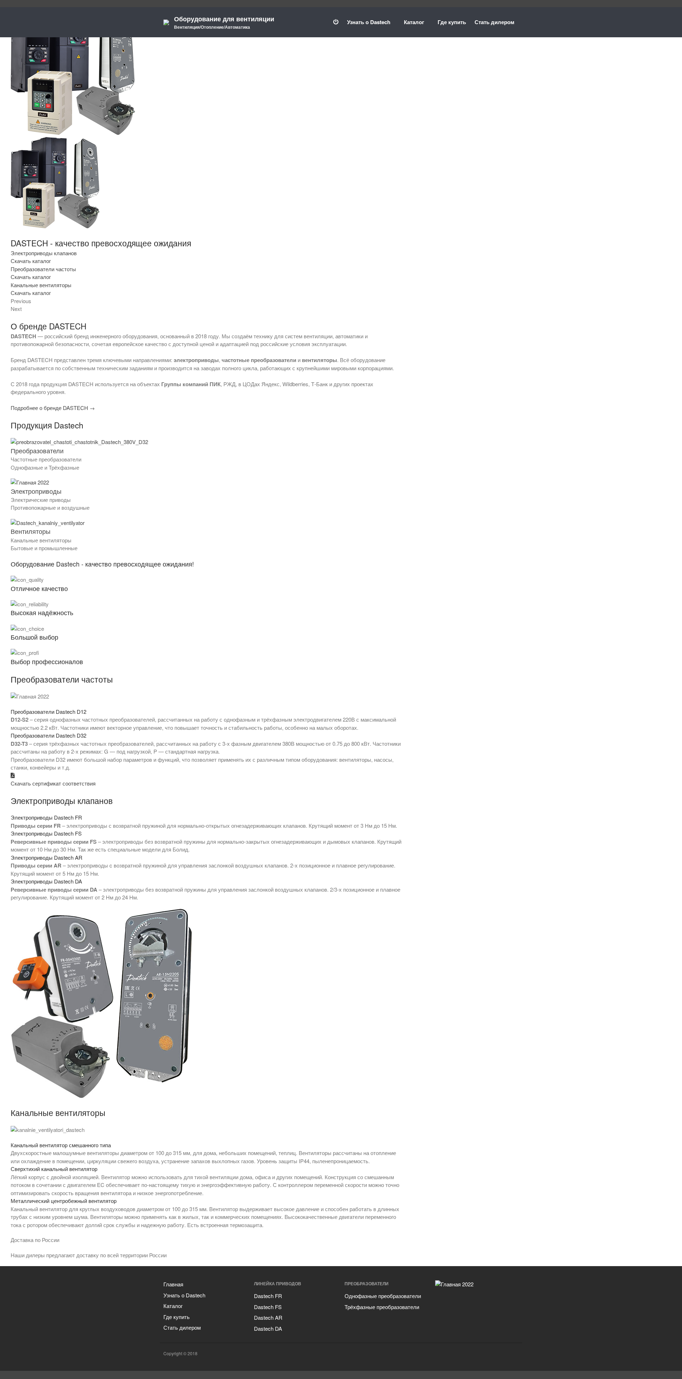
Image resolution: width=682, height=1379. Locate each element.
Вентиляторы (30, 531)
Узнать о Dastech (368, 22)
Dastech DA (268, 1328)
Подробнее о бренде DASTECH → (53, 407)
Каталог (414, 22)
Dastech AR (268, 1317)
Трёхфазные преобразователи (382, 1306)
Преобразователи (37, 450)
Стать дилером (494, 22)
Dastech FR (268, 1295)
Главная (173, 1284)
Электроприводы (36, 491)
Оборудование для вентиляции (224, 18)
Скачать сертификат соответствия (53, 783)
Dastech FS (268, 1306)
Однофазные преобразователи (383, 1295)
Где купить (452, 22)
